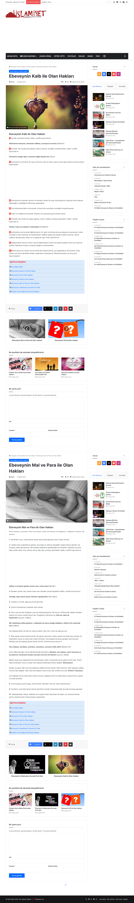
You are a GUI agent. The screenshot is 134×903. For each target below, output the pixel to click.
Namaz (90, 56)
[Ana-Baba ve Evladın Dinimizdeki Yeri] (46, 364)
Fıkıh (98, 56)
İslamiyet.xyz (40, 899)
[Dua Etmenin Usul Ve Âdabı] (98, 115)
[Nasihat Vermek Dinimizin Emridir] (98, 97)
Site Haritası (111, 899)
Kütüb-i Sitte (59, 56)
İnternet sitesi (52, 430)
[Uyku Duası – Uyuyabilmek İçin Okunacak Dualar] (98, 143)
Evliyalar (72, 56)
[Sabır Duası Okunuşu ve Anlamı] (98, 153)
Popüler (110, 86)
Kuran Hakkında (28, 56)
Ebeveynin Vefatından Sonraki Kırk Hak (25, 287)
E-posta (12, 430)
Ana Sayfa (13, 56)
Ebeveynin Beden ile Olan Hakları (23, 271)
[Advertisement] (67, 37)
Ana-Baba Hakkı (17, 267)
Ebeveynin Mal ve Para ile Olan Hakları (25, 283)
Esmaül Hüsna (45, 56)
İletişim (125, 899)
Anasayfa (13, 66)
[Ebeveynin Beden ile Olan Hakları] (72, 364)
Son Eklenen (97, 86)
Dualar (82, 56)
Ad (10, 421)
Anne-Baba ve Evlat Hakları (26, 66)
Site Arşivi (119, 899)
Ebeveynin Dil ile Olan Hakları (22, 275)
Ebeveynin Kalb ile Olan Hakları (22, 279)
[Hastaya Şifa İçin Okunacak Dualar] (98, 134)
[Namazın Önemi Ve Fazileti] (98, 125)
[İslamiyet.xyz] (27, 13)
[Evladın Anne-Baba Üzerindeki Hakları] (20, 364)
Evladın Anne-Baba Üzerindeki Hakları (25, 292)
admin (12, 82)
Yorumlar (122, 86)
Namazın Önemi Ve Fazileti (115, 122)
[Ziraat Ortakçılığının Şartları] (98, 106)
